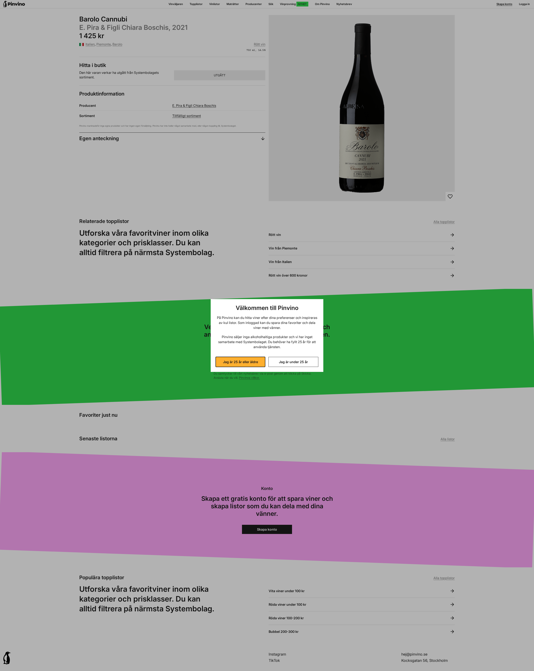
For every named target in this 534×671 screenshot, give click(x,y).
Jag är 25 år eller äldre (240, 362)
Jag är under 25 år (293, 362)
